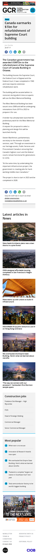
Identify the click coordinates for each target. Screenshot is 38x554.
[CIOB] (27, 550)
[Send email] (23, 51)
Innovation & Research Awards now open (20, 453)
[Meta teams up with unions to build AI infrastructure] (19, 288)
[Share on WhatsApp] (19, 51)
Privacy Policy (25, 536)
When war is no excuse (17, 445)
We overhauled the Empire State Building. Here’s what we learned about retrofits (21, 463)
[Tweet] (10, 51)
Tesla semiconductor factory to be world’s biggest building (21, 484)
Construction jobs (15, 396)
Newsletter (7, 534)
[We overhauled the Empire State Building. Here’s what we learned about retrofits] (19, 342)
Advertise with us (26, 534)
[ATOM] (11, 550)
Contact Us (7, 541)
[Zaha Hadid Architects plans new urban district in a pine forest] (19, 232)
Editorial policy (25, 541)
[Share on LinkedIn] (15, 51)
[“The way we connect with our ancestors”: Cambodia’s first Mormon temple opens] (19, 371)
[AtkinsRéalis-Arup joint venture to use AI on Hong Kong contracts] (19, 315)
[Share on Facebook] (6, 51)
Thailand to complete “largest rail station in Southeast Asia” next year (21, 475)
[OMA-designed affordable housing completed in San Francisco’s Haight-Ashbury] (19, 259)
